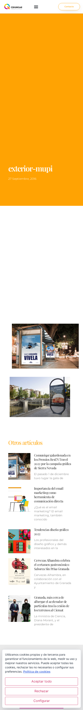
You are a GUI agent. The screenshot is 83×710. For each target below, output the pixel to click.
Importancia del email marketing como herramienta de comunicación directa (48, 494)
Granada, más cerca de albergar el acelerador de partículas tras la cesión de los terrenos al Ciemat (51, 603)
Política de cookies (36, 671)
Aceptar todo (41, 681)
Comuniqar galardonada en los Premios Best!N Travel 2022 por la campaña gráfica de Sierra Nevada (52, 461)
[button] (36, 6)
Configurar (41, 701)
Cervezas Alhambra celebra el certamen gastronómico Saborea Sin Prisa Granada (52, 564)
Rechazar (41, 691)
